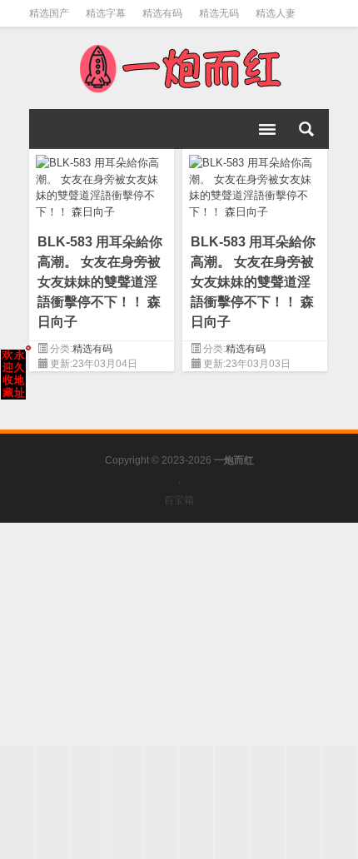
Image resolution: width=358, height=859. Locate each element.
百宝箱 (179, 500)
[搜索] (306, 129)
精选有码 (162, 13)
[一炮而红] (179, 68)
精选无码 (219, 13)
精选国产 (49, 13)
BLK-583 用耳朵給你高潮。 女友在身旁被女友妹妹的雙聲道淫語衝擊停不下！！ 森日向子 (99, 282)
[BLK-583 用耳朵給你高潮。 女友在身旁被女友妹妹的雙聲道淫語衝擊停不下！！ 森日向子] (101, 184)
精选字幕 (106, 13)
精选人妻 (276, 13)
